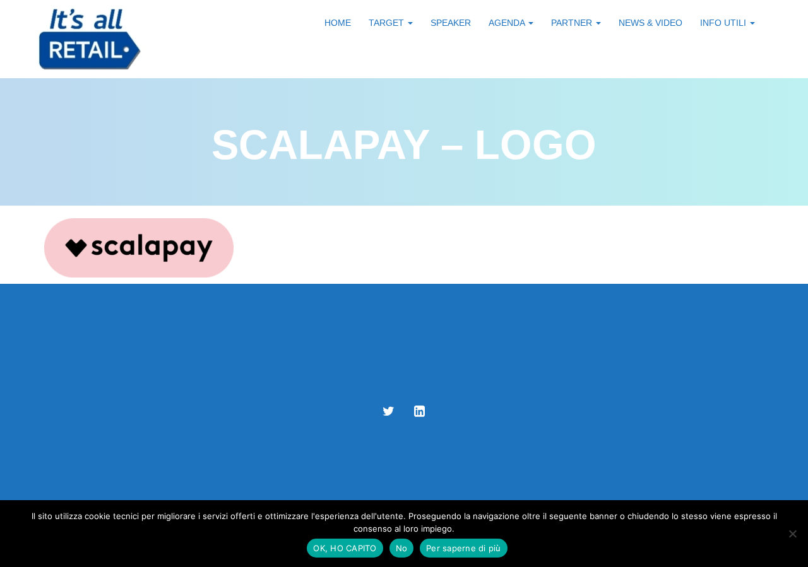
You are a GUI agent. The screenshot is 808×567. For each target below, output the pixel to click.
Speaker (451, 23)
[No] (792, 533)
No (402, 548)
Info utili (724, 23)
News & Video (650, 23)
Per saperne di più (463, 548)
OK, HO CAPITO (344, 548)
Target (388, 23)
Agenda (508, 23)
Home (337, 23)
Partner (573, 23)
